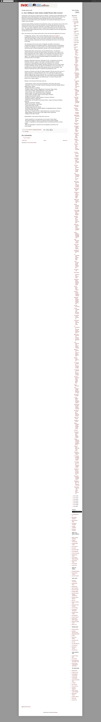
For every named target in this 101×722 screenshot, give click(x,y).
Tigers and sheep (76, 418)
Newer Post (24, 140)
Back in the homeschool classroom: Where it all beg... (76, 184)
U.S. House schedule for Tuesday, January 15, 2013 (76, 365)
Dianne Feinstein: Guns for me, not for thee (76, 206)
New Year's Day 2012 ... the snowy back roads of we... (76, 490)
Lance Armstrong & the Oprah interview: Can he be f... (76, 264)
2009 (74, 501)
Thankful (76, 430)
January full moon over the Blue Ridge (76, 135)
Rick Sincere (74, 684)
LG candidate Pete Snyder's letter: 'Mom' (76, 257)
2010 (74, 499)
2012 (74, 495)
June (75, 37)
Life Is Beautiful (75, 551)
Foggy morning (76, 385)
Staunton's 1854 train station (76, 453)
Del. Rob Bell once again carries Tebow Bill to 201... (76, 380)
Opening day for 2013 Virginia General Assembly (76, 406)
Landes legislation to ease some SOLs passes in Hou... (76, 92)
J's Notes (74, 682)
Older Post (65, 140)
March (75, 42)
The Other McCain (75, 643)
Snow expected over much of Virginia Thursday (76, 345)
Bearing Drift (74, 586)
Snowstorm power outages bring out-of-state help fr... (76, 282)
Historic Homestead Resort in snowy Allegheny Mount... (76, 442)
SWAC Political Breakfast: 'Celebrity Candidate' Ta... (76, 235)
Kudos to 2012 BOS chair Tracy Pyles (76, 448)
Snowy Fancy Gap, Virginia (76, 288)
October (75, 28)
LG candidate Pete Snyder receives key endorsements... (76, 83)
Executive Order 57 (55, 35)
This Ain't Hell (74, 645)
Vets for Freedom (75, 575)
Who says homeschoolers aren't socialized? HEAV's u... (76, 227)
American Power (75, 629)
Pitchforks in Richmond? (76, 251)
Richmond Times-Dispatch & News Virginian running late (76, 300)
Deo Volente (74, 658)
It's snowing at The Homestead (76, 317)
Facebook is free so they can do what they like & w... (76, 471)
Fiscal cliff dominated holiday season (76, 478)
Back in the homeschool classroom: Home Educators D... (76, 337)
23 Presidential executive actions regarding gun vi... (76, 329)
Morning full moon (76, 124)
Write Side (74, 698)
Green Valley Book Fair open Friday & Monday (76, 212)
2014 (74, 19)
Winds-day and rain (76, 106)
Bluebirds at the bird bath (76, 189)
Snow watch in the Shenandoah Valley (76, 322)
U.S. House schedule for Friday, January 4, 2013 (76, 458)
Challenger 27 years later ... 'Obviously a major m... (76, 161)
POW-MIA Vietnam (75, 571)
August (75, 33)
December (76, 22)
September (76, 31)
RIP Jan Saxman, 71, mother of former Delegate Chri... (76, 352)
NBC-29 (73, 600)
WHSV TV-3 (74, 624)
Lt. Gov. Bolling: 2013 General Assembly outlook (76, 400)
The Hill (73, 641)
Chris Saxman (75, 546)
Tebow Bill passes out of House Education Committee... (76, 100)
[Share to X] (49, 130)
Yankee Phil (74, 565)
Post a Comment (27, 137)
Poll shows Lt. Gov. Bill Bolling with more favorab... (76, 413)
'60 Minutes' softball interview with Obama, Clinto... (76, 129)
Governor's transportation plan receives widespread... (76, 75)
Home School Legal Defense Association (75, 664)
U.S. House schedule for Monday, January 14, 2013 (76, 372)
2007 (74, 504)
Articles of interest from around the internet (76, 52)
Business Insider (75, 589)
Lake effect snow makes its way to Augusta (76, 246)
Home (45, 140)
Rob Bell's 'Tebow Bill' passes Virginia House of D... (76, 68)
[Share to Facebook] (50, 130)
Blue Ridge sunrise (76, 395)
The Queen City (76, 270)
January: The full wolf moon (76, 141)
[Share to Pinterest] (52, 130)
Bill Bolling (27, 131)
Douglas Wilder (75, 591)
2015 (74, 17)
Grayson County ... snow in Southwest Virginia (76, 293)
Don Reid (74, 548)
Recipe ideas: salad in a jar (76, 359)
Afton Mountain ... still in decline (76, 241)
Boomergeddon (75, 588)
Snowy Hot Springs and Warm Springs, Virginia (76, 434)
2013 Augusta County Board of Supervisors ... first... (76, 390)
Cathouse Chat (75, 672)
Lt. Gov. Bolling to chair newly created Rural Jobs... (76, 60)
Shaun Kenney (75, 686)
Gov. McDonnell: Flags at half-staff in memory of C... (76, 176)
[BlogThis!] (48, 130)
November (76, 25)
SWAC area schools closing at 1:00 (76, 201)
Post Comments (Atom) (31, 142)
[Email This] (46, 130)
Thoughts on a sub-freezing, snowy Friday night (76, 195)
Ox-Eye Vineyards (75, 553)
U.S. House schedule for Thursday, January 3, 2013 (76, 464)
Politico (73, 635)
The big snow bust (76, 306)
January (76, 47)
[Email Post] (44, 129)
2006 (74, 506)
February (76, 44)
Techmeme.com (75, 640)
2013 (74, 21)
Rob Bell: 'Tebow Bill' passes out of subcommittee (76, 219)
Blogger (55, 712)
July (75, 35)
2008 (74, 502)
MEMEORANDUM (75, 633)
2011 (74, 497)
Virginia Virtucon (75, 617)
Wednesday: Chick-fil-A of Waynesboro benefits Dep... (76, 118)
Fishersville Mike (75, 549)
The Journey (74, 563)
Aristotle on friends (76, 421)
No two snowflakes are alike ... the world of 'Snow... (76, 311)
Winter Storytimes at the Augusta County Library (76, 426)
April (75, 40)
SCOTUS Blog (75, 607)
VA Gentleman (75, 615)
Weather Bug (74, 649)
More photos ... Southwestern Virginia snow (76, 275)
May (75, 39)
